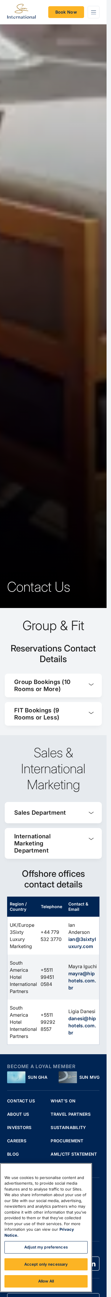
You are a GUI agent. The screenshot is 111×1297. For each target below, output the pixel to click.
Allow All (46, 1281)
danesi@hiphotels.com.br (82, 1025)
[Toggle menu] (93, 12)
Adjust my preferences (46, 1247)
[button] (53, 685)
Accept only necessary (46, 1264)
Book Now (66, 11)
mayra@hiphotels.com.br (82, 981)
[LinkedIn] (92, 1263)
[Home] (21, 12)
